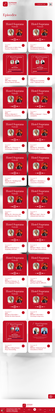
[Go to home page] (10, 4)
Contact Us (41, 4)
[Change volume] (45, 409)
